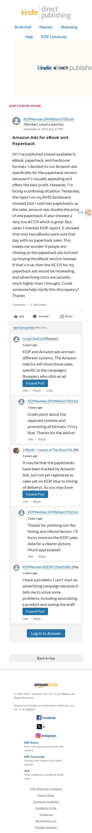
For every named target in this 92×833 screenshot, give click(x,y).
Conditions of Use (46, 808)
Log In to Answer (46, 633)
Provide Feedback (46, 827)
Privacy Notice (46, 795)
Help (29, 37)
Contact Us (46, 814)
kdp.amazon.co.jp (46, 820)
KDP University (54, 37)
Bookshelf (23, 27)
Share (69, 316)
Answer (44, 316)
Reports (46, 27)
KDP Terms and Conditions (46, 788)
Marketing (69, 27)
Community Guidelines (46, 801)
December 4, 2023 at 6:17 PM (43, 129)
